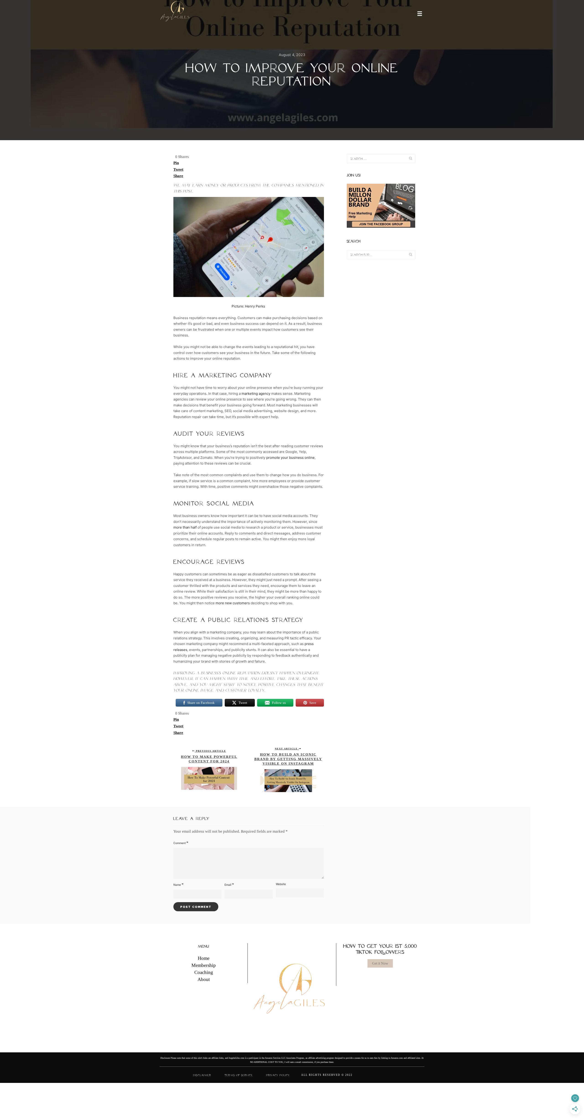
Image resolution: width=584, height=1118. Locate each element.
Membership (203, 965)
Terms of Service (238, 1075)
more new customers (232, 603)
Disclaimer (202, 1075)
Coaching (203, 972)
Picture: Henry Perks (248, 306)
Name (178, 884)
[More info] (417, 13)
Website (281, 884)
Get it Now (380, 964)
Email (229, 884)
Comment (180, 843)
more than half (185, 527)
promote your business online (290, 457)
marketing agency (256, 393)
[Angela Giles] (175, 13)
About (204, 979)
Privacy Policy (278, 1075)
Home (203, 958)
